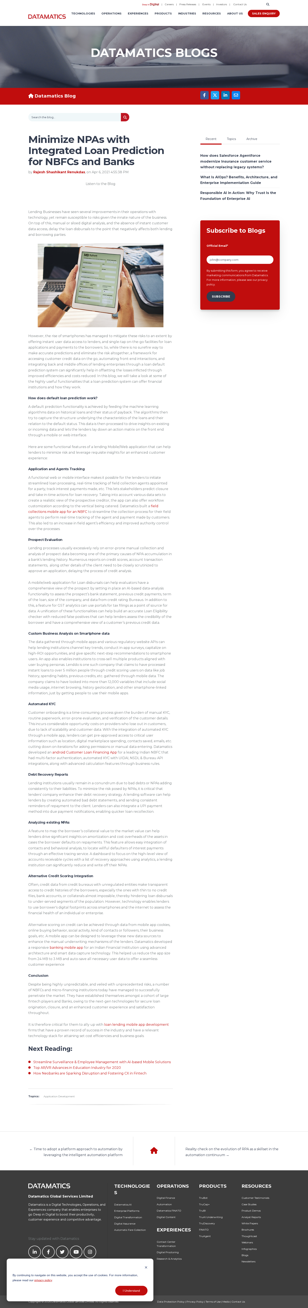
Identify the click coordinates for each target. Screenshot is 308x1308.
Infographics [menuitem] (249, 1248)
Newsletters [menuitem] (248, 1261)
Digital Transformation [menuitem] (128, 1217)
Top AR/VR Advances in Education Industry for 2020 (77, 1068)
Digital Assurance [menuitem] (124, 1223)
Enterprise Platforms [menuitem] (126, 1210)
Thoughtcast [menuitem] (249, 1236)
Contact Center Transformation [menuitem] (166, 1244)
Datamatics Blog (55, 96)
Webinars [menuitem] (247, 1242)
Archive (251, 139)
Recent (211, 139)
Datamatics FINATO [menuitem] (169, 1210)
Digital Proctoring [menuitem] (168, 1252)
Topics (231, 139)
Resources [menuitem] (211, 13)
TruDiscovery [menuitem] (207, 1223)
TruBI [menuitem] (202, 1210)
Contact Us (240, 4)
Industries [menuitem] (187, 13)
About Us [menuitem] (235, 13)
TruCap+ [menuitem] (204, 1204)
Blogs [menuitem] (245, 1255)
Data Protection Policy (171, 1301)
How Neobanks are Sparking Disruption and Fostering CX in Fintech (89, 1073)
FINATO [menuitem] (204, 1229)
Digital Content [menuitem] (166, 1217)
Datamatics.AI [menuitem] (123, 1204)
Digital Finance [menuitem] (166, 1197)
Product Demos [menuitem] (251, 1210)
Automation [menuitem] (164, 1204)
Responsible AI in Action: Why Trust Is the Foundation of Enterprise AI (238, 195)
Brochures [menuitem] (248, 1229)
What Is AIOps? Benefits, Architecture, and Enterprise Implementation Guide (238, 180)
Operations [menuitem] (111, 13)
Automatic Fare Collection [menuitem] (130, 1229)
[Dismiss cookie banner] (146, 1267)
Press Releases (187, 4)
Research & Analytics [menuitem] (169, 1258)
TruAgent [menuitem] (205, 1236)
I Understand (131, 1290)
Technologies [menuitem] (83, 13)
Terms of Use (213, 1301)
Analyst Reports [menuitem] (251, 1217)
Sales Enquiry (264, 13)
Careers (169, 4)
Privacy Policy (195, 1301)
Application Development (59, 1096)
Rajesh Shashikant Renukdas (59, 172)
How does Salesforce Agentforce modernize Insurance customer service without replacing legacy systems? (236, 161)
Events (206, 4)
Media (226, 1301)
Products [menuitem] (163, 13)
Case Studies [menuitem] (249, 1204)
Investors (221, 4)
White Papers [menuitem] (250, 1223)
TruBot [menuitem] (203, 1197)
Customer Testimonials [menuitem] (255, 1197)
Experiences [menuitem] (138, 13)
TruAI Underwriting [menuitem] (211, 1217)
